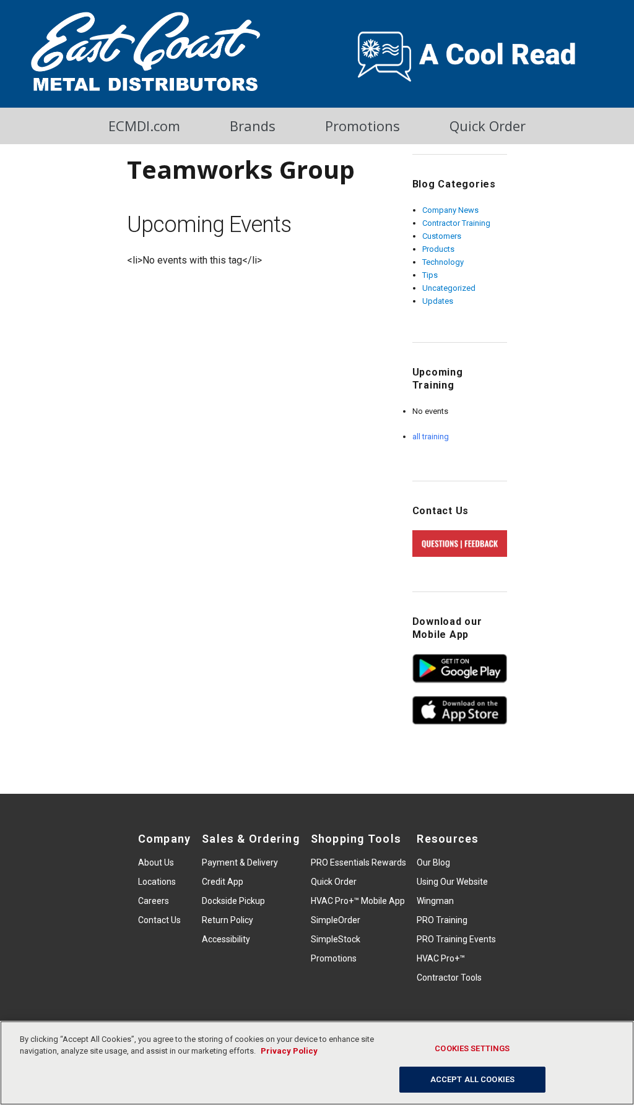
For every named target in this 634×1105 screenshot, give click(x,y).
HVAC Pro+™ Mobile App (358, 901)
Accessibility (226, 939)
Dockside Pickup (233, 901)
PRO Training (442, 920)
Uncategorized (449, 288)
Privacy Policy (289, 1051)
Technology (443, 262)
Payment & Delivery (240, 862)
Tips (430, 275)
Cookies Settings (472, 1048)
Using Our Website (452, 882)
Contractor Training (456, 223)
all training (430, 436)
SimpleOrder (335, 920)
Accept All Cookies (472, 1079)
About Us (156, 862)
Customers (441, 236)
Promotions (362, 125)
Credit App (222, 882)
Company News (450, 210)
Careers (153, 901)
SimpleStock (335, 939)
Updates (437, 301)
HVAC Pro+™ (441, 958)
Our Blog (433, 862)
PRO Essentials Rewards (358, 862)
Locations (157, 882)
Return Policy (227, 920)
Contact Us (159, 920)
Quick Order (487, 125)
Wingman (435, 901)
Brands (253, 125)
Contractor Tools (449, 977)
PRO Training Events (456, 939)
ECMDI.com (144, 125)
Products (438, 249)
